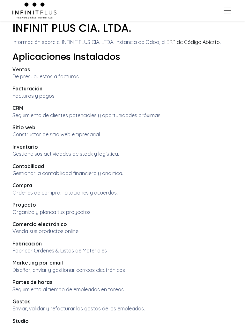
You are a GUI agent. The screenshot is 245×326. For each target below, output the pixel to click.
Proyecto (24, 205)
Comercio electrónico (39, 224)
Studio (20, 321)
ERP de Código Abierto (193, 42)
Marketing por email (37, 262)
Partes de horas (32, 282)
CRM (17, 108)
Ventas (21, 69)
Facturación (27, 88)
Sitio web (23, 127)
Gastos (21, 301)
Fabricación (27, 243)
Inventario (25, 147)
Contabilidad (28, 166)
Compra (22, 185)
